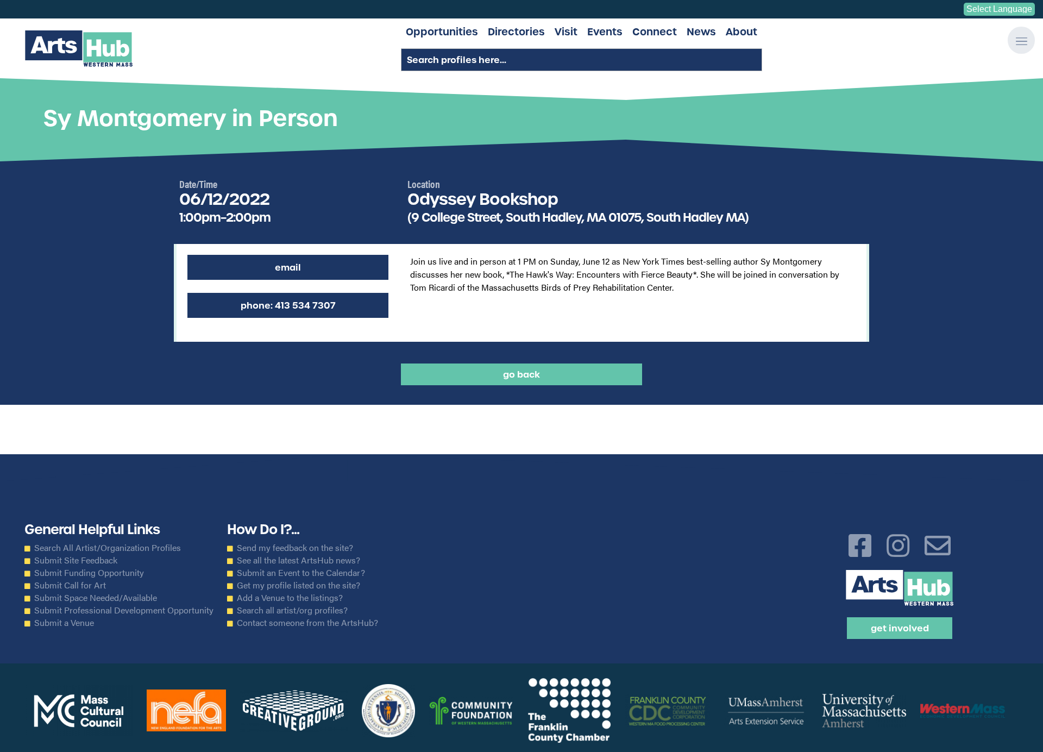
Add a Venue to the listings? (290, 597)
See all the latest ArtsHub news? (298, 560)
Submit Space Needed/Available (95, 597)
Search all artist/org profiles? (292, 610)
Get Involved (900, 628)
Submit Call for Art (70, 585)
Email (288, 267)
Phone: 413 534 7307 (288, 305)
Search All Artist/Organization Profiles (107, 547)
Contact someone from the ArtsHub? (307, 622)
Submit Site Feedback (75, 560)
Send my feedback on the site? (295, 547)
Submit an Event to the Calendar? (301, 572)
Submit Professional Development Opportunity (123, 610)
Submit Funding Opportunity (89, 572)
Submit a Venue (64, 622)
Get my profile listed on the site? (298, 585)
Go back (521, 374)
